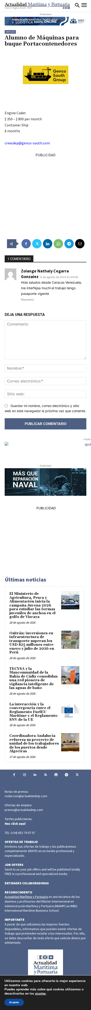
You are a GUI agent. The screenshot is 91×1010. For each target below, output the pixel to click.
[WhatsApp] (58, 243)
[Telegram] (69, 243)
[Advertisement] (45, 191)
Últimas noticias (25, 579)
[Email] (79, 243)
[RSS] (46, 775)
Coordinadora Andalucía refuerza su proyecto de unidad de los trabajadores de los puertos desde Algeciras (34, 743)
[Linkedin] (47, 243)
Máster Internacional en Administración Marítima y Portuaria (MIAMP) (39, 903)
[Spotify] (56, 775)
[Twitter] (37, 243)
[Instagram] (25, 775)
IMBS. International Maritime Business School (41, 908)
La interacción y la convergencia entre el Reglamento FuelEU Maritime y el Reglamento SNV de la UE (33, 712)
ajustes (40, 994)
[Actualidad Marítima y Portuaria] (37, 5)
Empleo (10, 31)
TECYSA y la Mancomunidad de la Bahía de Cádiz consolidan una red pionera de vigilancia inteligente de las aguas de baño (33, 678)
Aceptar (14, 1002)
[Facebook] (26, 243)
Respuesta (27, 299)
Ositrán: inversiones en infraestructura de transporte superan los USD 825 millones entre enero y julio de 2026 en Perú (31, 643)
